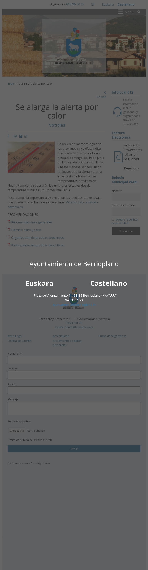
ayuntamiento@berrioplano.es (74, 305)
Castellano (108, 283)
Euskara (39, 283)
